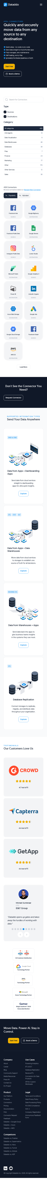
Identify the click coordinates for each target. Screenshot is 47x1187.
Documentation (9, 1109)
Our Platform (8, 1096)
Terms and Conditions (33, 1096)
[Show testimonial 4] (21, 929)
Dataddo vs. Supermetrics (12, 1141)
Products (7, 1099)
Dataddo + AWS (9, 1128)
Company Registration (33, 1112)
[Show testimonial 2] (15, 929)
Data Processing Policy (33, 1102)
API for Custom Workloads (30, 1083)
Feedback (7, 1118)
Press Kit (7, 1079)
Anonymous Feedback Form (33, 1116)
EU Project (7, 1086)
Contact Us (7, 1083)
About (6, 1063)
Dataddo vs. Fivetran (11, 1138)
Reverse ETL (29, 1073)
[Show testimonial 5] (23, 929)
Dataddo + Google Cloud (12, 1122)
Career (6, 1067)
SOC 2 (27, 1109)
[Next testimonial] (26, 934)
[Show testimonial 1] (12, 929)
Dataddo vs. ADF (9, 1154)
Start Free (9, 66)
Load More (23, 367)
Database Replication (32, 1070)
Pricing (6, 1106)
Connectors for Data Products (32, 1077)
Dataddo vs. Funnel (10, 1148)
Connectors (8, 1102)
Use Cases (30, 1059)
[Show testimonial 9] (34, 929)
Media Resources (9, 1076)
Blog (5, 1070)
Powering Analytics (32, 1063)
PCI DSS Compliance (32, 1106)
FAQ (5, 1112)
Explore (23, 493)
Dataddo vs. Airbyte (10, 1151)
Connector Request (10, 1115)
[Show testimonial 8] (32, 929)
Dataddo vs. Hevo (10, 1145)
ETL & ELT (28, 1067)
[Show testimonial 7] (29, 929)
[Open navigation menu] (41, 4)
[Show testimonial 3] (18, 929)
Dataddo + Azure (9, 1125)
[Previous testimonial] (20, 934)
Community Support (11, 1073)
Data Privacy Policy (31, 1099)
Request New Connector (32, 190)
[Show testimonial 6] (26, 929)
